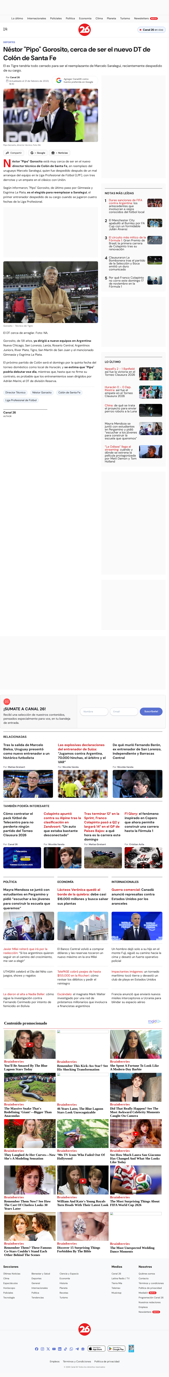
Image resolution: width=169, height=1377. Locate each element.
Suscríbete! (151, 711)
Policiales (8, 1292)
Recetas (64, 1292)
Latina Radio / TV (121, 1278)
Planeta (64, 1287)
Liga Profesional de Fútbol (21, 400)
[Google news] (82, 1349)
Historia (64, 1283)
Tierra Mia (117, 1283)
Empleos (143, 1307)
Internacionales (125, 882)
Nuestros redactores (150, 1302)
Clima (6, 1278)
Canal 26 (15, 77)
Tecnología (9, 1297)
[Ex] (48, 1349)
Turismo (64, 1297)
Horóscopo (9, 1287)
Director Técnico (15, 392)
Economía (65, 882)
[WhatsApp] (71, 1349)
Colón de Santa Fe (69, 392)
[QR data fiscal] (131, 1351)
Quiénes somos (147, 1273)
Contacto (144, 1278)
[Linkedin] (59, 1349)
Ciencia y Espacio (69, 1273)
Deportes (9, 42)
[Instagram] (42, 1349)
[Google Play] (116, 1349)
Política (10, 882)
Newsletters (149, 1311)
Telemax (116, 1287)
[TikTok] (65, 1349)
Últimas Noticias (11, 1273)
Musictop (116, 1292)
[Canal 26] (84, 1330)
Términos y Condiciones (77, 1361)
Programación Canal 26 (151, 1297)
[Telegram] (77, 1349)
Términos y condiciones (151, 1283)
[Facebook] (36, 1349)
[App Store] (96, 1349)
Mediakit (147, 1292)
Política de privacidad (150, 1287)
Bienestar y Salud (41, 1273)
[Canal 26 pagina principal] (84, 35)
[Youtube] (54, 1349)
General (36, 1283)
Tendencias (38, 1297)
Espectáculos (10, 1283)
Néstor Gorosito (41, 392)
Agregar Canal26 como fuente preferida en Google (78, 80)
